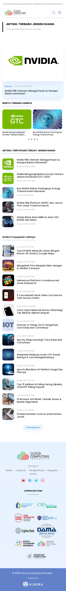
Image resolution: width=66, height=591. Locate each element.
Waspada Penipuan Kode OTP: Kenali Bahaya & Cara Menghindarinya (38, 356)
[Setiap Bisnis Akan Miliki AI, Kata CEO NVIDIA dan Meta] (8, 221)
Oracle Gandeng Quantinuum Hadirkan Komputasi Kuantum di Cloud (33, 5)
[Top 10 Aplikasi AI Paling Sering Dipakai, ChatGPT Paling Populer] (8, 384)
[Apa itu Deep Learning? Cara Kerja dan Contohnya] (8, 340)
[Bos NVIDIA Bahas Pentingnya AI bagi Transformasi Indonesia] (47, 119)
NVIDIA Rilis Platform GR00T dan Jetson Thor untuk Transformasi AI (40, 204)
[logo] (33, 456)
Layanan (21, 470)
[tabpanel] (47, 123)
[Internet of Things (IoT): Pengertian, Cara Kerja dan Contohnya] (8, 325)
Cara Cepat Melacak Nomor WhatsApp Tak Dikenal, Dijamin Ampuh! (40, 311)
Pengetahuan (37, 470)
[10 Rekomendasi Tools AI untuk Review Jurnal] (8, 414)
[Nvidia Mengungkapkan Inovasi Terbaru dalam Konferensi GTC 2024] (16, 119)
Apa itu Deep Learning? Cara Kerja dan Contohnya (39, 341)
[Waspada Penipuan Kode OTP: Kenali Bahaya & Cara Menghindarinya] (8, 354)
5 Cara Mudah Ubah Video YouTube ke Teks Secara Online (39, 296)
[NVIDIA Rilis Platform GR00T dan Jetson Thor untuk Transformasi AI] (8, 207)
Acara (33, 473)
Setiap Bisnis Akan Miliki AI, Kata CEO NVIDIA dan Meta (38, 218)
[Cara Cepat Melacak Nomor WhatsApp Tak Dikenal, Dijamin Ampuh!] (8, 310)
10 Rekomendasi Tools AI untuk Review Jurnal (39, 415)
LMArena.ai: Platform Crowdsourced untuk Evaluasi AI (38, 282)
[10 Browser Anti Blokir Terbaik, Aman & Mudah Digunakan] (8, 399)
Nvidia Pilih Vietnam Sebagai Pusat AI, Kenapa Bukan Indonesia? (31, 92)
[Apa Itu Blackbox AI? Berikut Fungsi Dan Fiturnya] (8, 369)
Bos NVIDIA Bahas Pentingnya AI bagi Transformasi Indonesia (47, 133)
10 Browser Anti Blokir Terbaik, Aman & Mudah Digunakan (39, 400)
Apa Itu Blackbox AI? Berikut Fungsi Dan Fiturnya (40, 371)
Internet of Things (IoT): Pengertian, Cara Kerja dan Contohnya (37, 326)
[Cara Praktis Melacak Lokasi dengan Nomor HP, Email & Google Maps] (8, 251)
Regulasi (52, 470)
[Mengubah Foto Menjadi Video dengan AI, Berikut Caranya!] (8, 265)
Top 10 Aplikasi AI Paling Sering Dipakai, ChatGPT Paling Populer (39, 385)
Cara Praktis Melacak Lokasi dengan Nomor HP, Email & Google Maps (38, 252)
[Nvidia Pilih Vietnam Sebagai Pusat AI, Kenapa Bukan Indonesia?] (33, 60)
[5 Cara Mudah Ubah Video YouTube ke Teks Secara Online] (8, 295)
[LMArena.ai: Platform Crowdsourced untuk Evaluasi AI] (8, 280)
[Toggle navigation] (59, 12)
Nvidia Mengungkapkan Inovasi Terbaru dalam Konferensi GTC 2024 (13, 133)
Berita (8, 86)
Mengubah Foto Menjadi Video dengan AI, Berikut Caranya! (39, 267)
